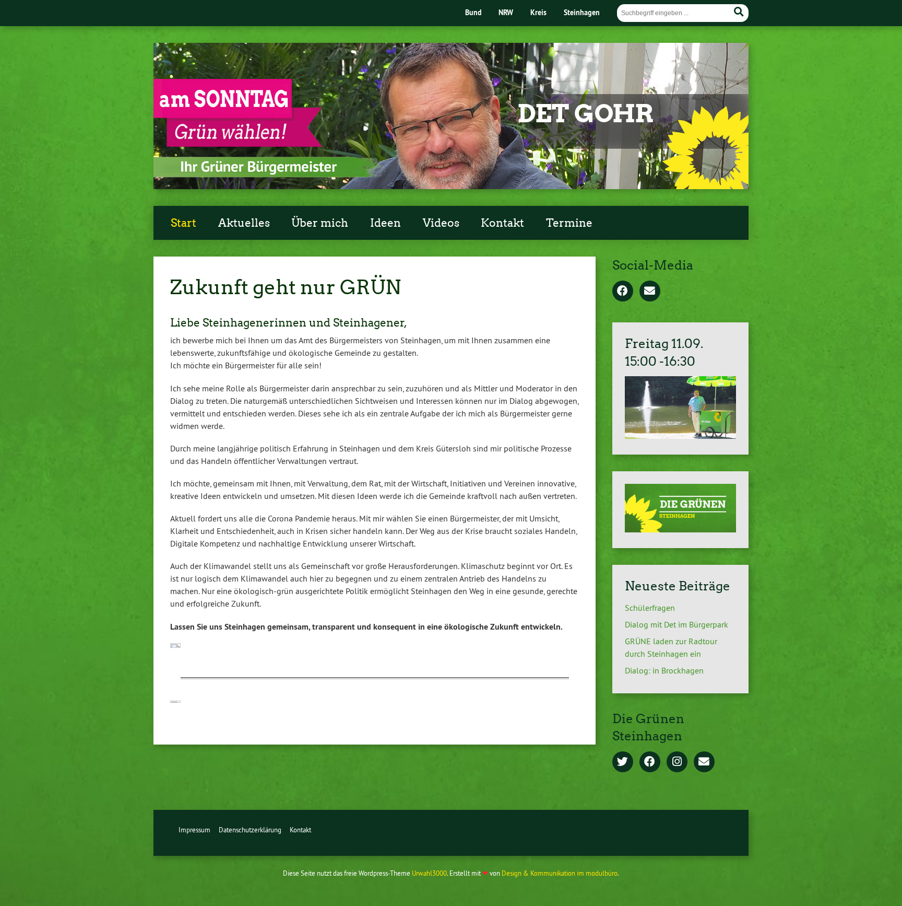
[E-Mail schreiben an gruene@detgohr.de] (649, 291)
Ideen (385, 223)
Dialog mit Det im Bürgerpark (676, 624)
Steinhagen (582, 12)
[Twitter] (622, 762)
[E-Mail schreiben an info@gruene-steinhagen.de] (704, 762)
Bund (473, 12)
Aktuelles (244, 223)
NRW (506, 12)
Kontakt (502, 223)
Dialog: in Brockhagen (664, 670)
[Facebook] (622, 291)
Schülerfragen (650, 607)
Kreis (538, 12)
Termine (569, 223)
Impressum (194, 830)
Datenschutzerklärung (250, 830)
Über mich (319, 223)
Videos (441, 223)
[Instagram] (677, 762)
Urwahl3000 (429, 873)
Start (183, 223)
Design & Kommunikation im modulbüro (560, 873)
